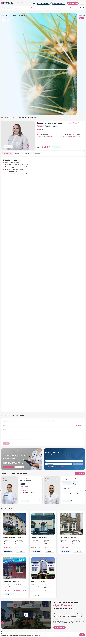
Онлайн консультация (44, 3)
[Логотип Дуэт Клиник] (7, 3)
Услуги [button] (15, 7)
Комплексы (67, 7)
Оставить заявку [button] (19, 467)
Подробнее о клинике (59, 627)
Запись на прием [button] (74, 3)
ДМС (77, 7)
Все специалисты (80, 473)
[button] (2, 622)
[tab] (7, 153)
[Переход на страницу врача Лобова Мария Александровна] (39, 500)
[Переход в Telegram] (31, 3)
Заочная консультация (59, 3)
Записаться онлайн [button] (8, 467)
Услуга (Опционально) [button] (49, 421)
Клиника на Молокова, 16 (11, 581)
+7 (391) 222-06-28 (7, 590)
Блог (55, 7)
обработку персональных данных (19, 440)
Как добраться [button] (8, 551)
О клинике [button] (43, 7)
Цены (25, 7)
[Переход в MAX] (34, 3)
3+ (74, 484)
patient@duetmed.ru (20, 547)
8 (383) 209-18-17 (7, 547)
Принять (82, 634)
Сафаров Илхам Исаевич (71, 479)
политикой (31, 633)
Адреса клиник (6, 7)
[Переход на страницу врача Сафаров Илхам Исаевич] (82, 500)
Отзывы (50, 7)
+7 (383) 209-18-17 (21, 2)
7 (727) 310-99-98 (35, 592)
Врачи (21, 7)
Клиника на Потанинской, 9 (46, 136)
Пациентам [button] (35, 7)
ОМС (73, 7)
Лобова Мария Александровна (25, 480)
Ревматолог (54, 126)
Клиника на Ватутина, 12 (39, 537)
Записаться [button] (56, 147)
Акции (29, 7)
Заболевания (60, 7)
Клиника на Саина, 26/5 (38, 581)
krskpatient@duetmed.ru (20, 590)
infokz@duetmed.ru (49, 592)
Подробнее (20, 551)
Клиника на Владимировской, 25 (71, 136)
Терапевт (48, 126)
